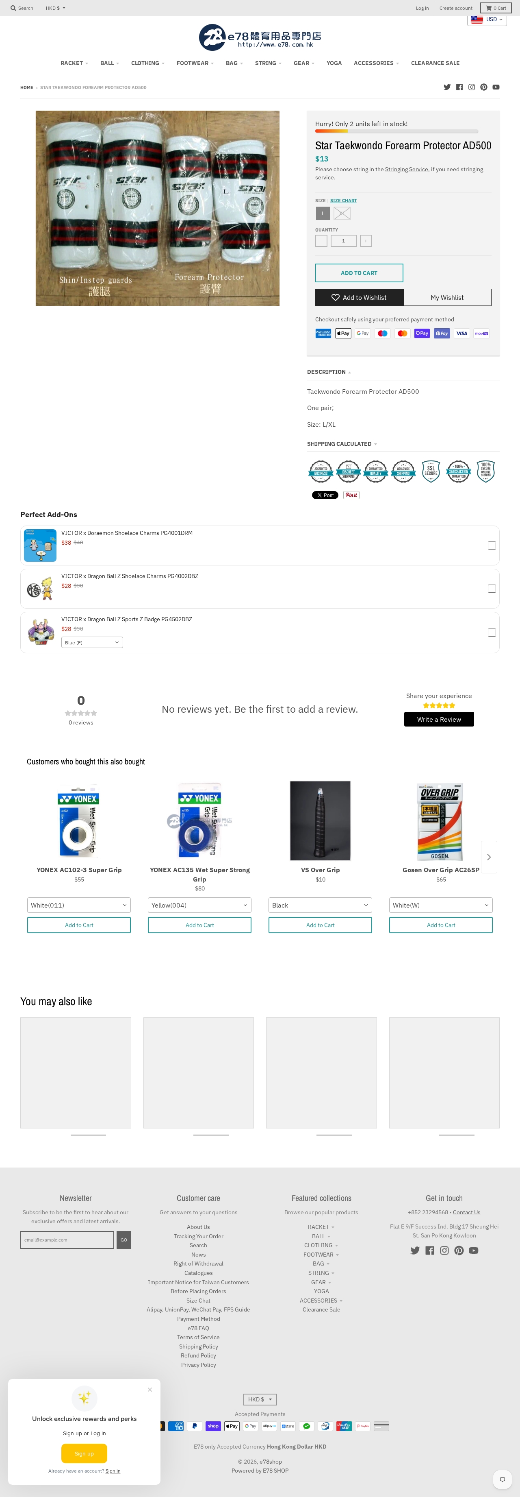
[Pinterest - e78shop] (484, 87)
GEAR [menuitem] (301, 63)
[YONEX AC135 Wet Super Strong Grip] (199, 821)
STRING (318, 1273)
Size (336, 200)
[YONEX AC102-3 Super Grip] (79, 821)
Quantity (326, 230)
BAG (318, 1263)
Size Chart (343, 200)
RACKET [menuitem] (72, 63)
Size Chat (198, 1300)
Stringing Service (406, 169)
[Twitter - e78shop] (447, 87)
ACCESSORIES (318, 1300)
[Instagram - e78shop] (471, 87)
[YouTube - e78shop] (496, 87)
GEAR (318, 1282)
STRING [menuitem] (265, 63)
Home (26, 87)
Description (326, 371)
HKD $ (53, 8)
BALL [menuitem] (107, 63)
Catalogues (198, 1273)
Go (124, 1240)
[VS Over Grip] (320, 821)
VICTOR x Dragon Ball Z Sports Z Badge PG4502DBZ (126, 619)
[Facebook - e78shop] (459, 87)
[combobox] (92, 642)
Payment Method (198, 1318)
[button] (260, 545)
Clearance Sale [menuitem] (435, 63)
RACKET (318, 1227)
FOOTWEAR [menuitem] (192, 63)
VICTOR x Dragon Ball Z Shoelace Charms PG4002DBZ (129, 576)
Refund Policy (198, 1355)
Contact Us (467, 1212)
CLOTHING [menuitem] (145, 63)
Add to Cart (79, 925)
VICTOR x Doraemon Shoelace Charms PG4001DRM (127, 533)
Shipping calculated (339, 443)
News (198, 1254)
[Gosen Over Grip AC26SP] (441, 821)
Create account (456, 8)
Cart (500, 8)
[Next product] (489, 857)
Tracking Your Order (198, 1236)
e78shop (271, 1461)
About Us (198, 1227)
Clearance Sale (321, 1309)
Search (198, 1245)
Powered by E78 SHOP (260, 1470)
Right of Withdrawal (198, 1263)
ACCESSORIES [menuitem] (374, 63)
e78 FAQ (198, 1328)
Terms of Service (198, 1337)
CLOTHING (318, 1245)
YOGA (321, 1291)
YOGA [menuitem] (334, 63)
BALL (318, 1236)
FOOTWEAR (318, 1254)
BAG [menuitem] (232, 63)
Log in (422, 8)
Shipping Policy (198, 1346)
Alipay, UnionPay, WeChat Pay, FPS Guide (198, 1309)
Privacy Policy (198, 1364)
